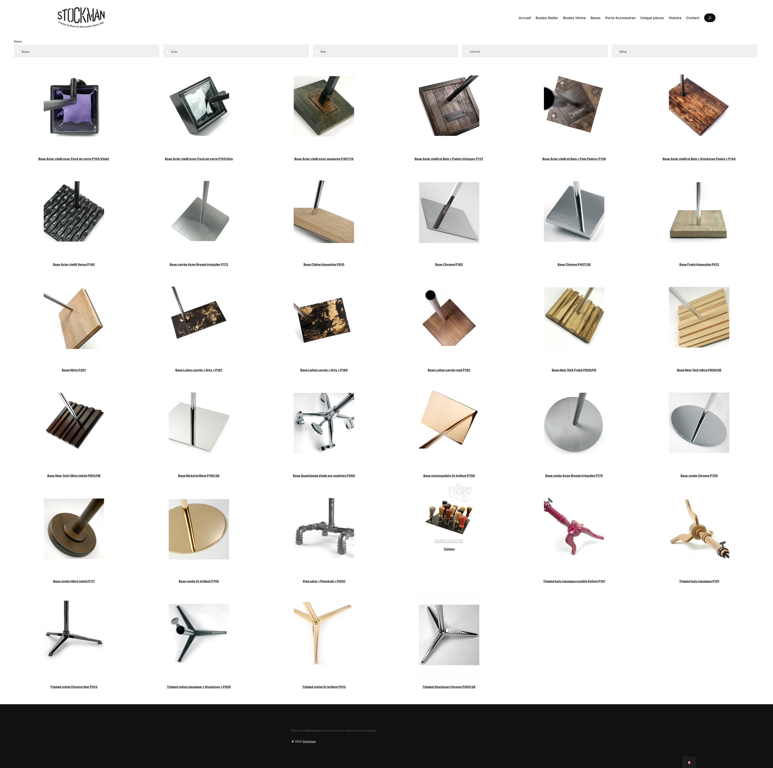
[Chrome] (466, 51)
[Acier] (167, 51)
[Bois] (316, 51)
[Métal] (615, 51)
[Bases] (18, 51)
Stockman (309, 741)
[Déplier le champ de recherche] (709, 17)
